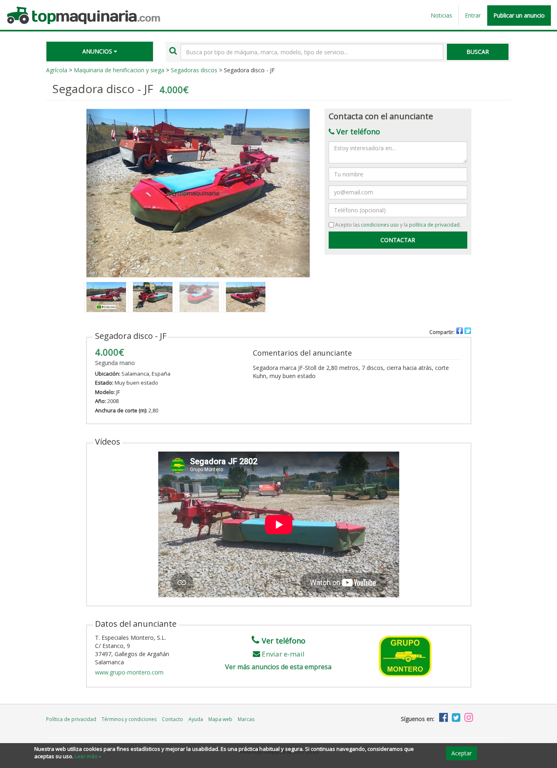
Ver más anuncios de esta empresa (278, 666)
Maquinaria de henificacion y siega (119, 70)
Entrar (473, 15)
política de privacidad (434, 224)
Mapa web (220, 719)
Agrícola (56, 70)
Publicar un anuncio (519, 15)
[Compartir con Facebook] (459, 330)
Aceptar (461, 753)
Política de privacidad (71, 719)
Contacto (172, 719)
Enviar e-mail (283, 654)
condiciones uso (380, 224)
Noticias (441, 15)
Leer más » (88, 756)
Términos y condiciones (129, 719)
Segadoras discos (194, 70)
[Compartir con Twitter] (467, 330)
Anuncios (98, 51)
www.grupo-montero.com (129, 672)
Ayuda (195, 719)
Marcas (246, 719)
